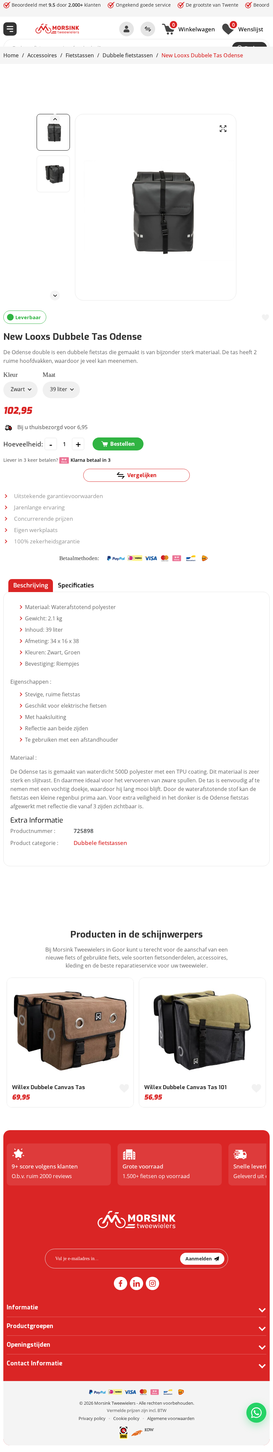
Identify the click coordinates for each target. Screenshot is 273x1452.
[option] (53, 132)
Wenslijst (247, 28)
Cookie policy (126, 1418)
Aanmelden (198, 1258)
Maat (49, 374)
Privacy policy (92, 1418)
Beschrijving (30, 585)
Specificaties (76, 585)
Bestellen (122, 443)
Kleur (10, 374)
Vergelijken (141, 475)
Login (126, 29)
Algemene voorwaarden (170, 1418)
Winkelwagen (193, 28)
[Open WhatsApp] (256, 1413)
